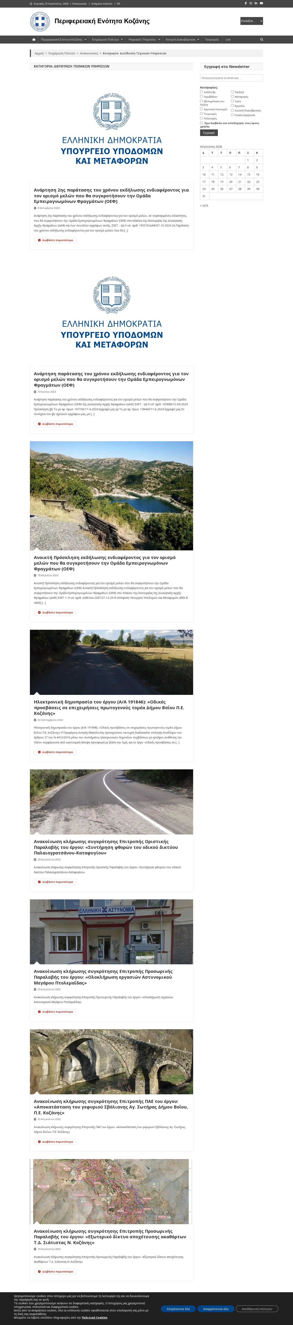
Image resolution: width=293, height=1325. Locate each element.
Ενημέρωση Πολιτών (105, 39)
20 (230, 182)
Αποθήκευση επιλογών (257, 1309)
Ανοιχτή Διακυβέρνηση (180, 39)
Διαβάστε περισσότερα (57, 240)
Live (228, 39)
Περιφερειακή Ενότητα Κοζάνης (62, 39)
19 (221, 182)
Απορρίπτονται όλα (215, 1309)
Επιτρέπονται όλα (178, 1309)
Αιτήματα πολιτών (101, 3)
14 (239, 174)
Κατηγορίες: (209, 87)
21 (239, 182)
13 (230, 174)
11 (212, 174)
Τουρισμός (212, 39)
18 (212, 182)
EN (118, 3)
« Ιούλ (204, 205)
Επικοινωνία (80, 3)
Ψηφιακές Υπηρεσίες (142, 39)
